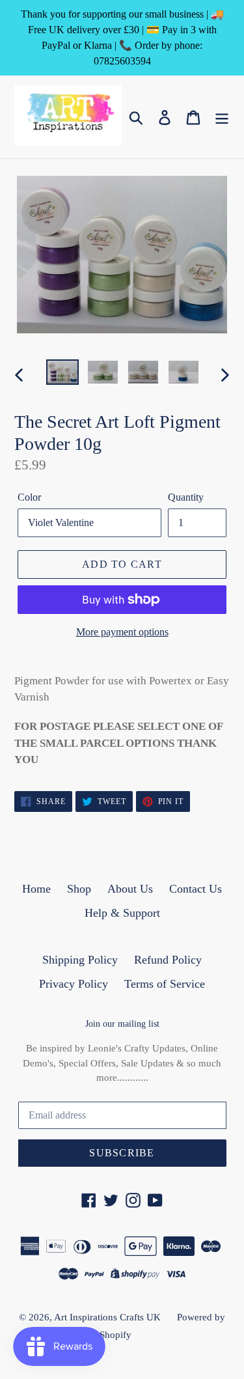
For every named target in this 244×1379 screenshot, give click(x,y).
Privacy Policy (73, 983)
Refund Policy (168, 959)
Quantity (186, 497)
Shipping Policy (80, 959)
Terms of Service (164, 983)
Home (36, 888)
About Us (130, 888)
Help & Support (122, 912)
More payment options (122, 631)
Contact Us (195, 888)
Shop (79, 888)
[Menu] (222, 117)
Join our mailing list (122, 1024)
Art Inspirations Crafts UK (107, 1317)
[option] (62, 373)
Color (29, 497)
